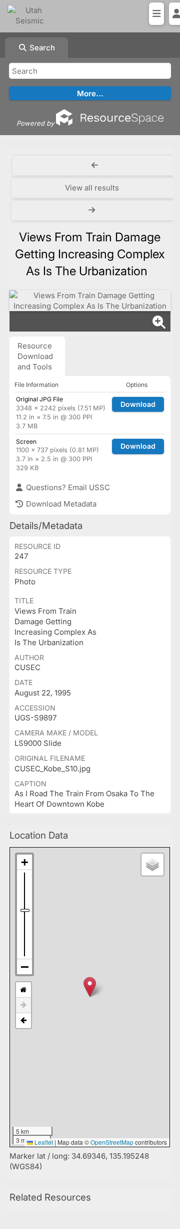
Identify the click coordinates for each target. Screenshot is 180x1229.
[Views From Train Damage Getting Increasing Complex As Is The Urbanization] (90, 300)
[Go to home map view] (23, 990)
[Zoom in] (24, 862)
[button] (90, 987)
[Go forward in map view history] (23, 1005)
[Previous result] (95, 166)
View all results (92, 187)
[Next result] (93, 210)
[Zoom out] (24, 966)
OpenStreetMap (112, 1142)
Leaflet (43, 1142)
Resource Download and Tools (35, 356)
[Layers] (153, 865)
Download (138, 404)
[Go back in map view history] (23, 1020)
